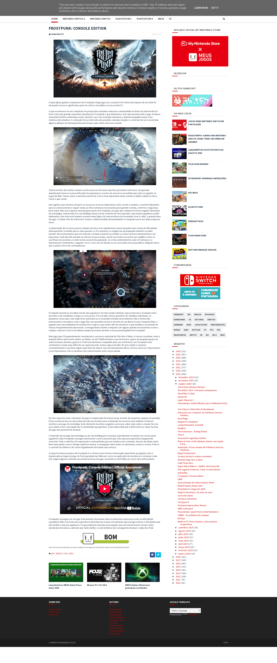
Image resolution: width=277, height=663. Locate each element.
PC (170, 18)
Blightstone (195, 206)
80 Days (181, 518)
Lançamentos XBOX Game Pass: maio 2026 (65, 586)
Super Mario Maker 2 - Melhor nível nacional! (198, 466)
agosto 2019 (184, 530)
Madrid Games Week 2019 (190, 485)
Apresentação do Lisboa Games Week (196, 482)
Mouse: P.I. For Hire (97, 585)
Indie (188, 325)
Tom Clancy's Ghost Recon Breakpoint (196, 409)
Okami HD (182, 396)
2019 (178, 374)
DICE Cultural (115, 614)
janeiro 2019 (184, 553)
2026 (178, 351)
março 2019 (184, 547)
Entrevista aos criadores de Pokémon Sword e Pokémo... (200, 414)
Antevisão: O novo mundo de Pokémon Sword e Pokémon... (200, 448)
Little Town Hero (185, 463)
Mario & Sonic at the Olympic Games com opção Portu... (200, 442)
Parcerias (53, 614)
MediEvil (182, 428)
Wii (207, 335)
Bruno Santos (115, 609)
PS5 (218, 330)
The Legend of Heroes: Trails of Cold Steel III (199, 469)
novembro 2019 (186, 380)
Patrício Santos (116, 628)
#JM (52, 553)
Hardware (178, 325)
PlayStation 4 (145, 18)
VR (201, 335)
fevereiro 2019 (185, 550)
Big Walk (193, 192)
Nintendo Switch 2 (74, 18)
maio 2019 (183, 540)
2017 (178, 560)
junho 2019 (183, 537)
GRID (180, 479)
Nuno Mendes (115, 625)
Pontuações (54, 612)
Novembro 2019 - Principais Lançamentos (197, 390)
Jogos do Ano (201, 325)
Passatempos (180, 335)
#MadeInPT (179, 314)
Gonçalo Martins (117, 617)
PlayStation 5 (124, 18)
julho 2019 (183, 534)
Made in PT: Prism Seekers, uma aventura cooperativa (197, 523)
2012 (178, 576)
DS (190, 319)
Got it (215, 8)
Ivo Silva (113, 622)
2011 (178, 579)
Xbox (161, 18)
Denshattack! (195, 221)
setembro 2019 (185, 527)
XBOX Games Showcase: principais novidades (137, 586)
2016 (178, 563)
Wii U (214, 335)
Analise (59, 553)
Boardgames (179, 319)
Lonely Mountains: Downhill (190, 424)
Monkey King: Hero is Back (190, 459)
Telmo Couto (115, 633)
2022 (178, 364)
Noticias (196, 330)
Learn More (201, 8)
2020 (178, 370)
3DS (189, 314)
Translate (192, 614)
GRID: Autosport (185, 508)
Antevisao (209, 314)
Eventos (211, 319)
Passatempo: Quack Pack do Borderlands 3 (198, 511)
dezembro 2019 (186, 377)
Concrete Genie (185, 495)
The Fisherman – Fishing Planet (192, 431)
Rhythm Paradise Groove (202, 249)
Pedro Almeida (116, 630)
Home (54, 18)
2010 (178, 582)
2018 (178, 556)
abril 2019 (183, 543)
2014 (178, 569)
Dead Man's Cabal (186, 393)
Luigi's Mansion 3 (186, 400)
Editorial (199, 319)
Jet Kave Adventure (187, 498)
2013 (178, 573)
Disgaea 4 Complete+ (188, 421)
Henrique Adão (116, 620)
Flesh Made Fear (197, 235)
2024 (178, 357)
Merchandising (218, 325)
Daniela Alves (115, 612)
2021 (178, 367)
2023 (178, 360)
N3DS (186, 330)
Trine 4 (181, 434)
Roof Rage (183, 418)
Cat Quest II (183, 502)
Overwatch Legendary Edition (192, 438)
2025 (178, 354)
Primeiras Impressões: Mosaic (192, 505)
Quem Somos (55, 609)
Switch (193, 335)
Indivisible (182, 472)
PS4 (65, 553)
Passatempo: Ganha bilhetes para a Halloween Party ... (202, 404)
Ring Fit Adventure (186, 453)
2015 (178, 566)
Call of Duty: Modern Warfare (191, 387)
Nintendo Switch (100, 18)
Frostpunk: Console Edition (190, 476)
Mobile (177, 330)
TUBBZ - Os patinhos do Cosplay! (193, 515)
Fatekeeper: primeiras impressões (207, 178)
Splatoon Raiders (198, 164)
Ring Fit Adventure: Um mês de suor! (195, 492)
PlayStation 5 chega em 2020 (191, 489)
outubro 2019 (185, 383)
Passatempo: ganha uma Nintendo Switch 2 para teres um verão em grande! (207, 138)
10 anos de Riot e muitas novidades (195, 456)
